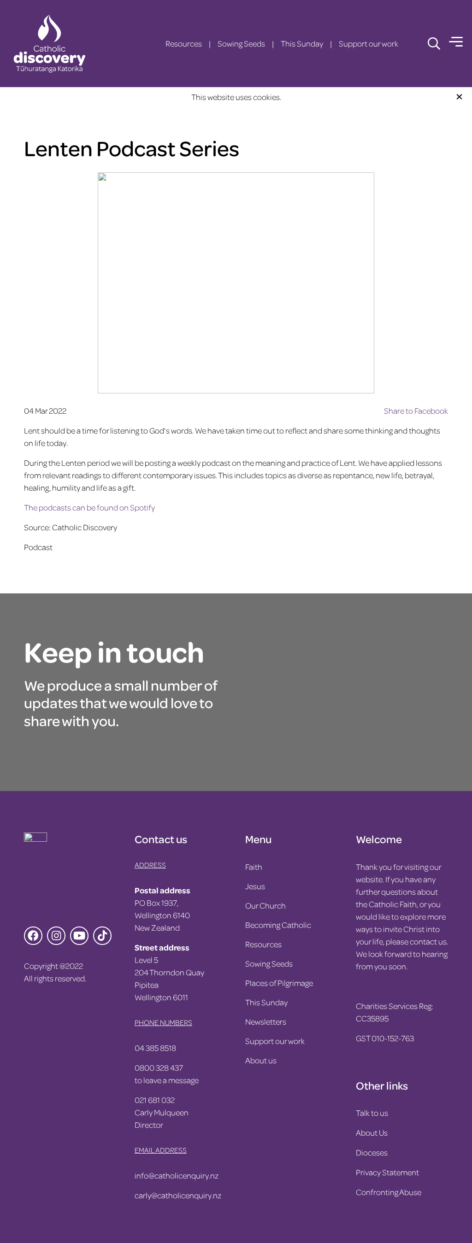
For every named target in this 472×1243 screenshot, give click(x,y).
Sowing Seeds (241, 43)
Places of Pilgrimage (279, 983)
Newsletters (265, 1021)
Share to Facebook (416, 410)
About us (261, 1060)
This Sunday (302, 43)
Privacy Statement (387, 1172)
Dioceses (372, 1152)
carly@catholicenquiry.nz (178, 1195)
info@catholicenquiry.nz (176, 1175)
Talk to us (372, 1113)
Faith (253, 867)
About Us (372, 1132)
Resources (183, 43)
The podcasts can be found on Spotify (89, 507)
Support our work (368, 43)
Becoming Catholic (278, 925)
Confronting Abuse (388, 1192)
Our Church (265, 905)
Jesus (255, 886)
